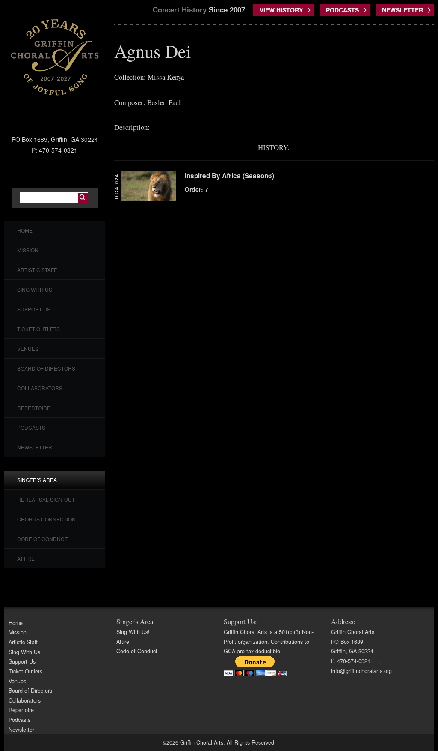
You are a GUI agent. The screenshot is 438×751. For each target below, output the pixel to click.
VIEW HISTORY (281, 10)
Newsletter (34, 447)
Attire (26, 558)
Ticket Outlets (38, 328)
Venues (27, 348)
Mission (27, 250)
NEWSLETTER (402, 10)
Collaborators (39, 388)
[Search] (82, 197)
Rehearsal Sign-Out (46, 499)
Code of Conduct (42, 538)
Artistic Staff (37, 269)
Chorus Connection (46, 519)
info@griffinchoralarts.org (361, 671)
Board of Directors (46, 368)
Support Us (33, 309)
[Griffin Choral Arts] (54, 57)
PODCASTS (342, 10)
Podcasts (31, 427)
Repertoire (33, 407)
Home (25, 230)
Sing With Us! (35, 289)
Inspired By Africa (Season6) (229, 175)
